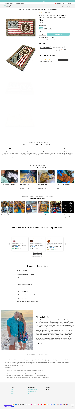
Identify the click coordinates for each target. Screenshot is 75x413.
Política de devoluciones (32, 389)
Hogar (20, 9)
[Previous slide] (9, 244)
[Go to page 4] (37, 252)
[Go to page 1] (33, 252)
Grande (50, 28)
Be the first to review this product (46, 61)
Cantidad (40, 31)
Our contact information (32, 397)
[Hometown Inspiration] (8, 6)
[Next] (71, 1)
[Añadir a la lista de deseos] (68, 15)
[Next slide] (65, 244)
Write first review (63, 60)
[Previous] (3, 1)
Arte (23, 9)
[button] (70, 6)
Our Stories (30, 393)
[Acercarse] (34, 14)
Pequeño (41, 28)
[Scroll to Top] (73, 407)
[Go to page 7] (41, 252)
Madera (31, 6)
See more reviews (37, 254)
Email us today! (31, 395)
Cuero (26, 6)
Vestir (36, 6)
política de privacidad (32, 391)
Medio (45, 28)
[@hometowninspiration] (46, 389)
